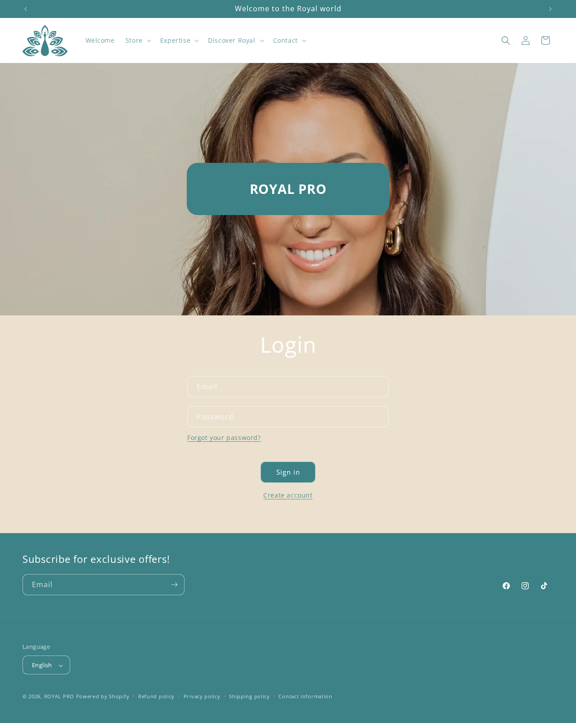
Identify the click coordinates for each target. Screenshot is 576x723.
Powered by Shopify (103, 696)
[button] (137, 40)
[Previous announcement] (26, 9)
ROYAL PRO (59, 696)
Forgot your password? (224, 437)
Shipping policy (249, 696)
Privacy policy (202, 696)
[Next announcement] (550, 9)
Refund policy (156, 696)
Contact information (305, 696)
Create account (287, 495)
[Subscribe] (174, 584)
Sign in (288, 471)
